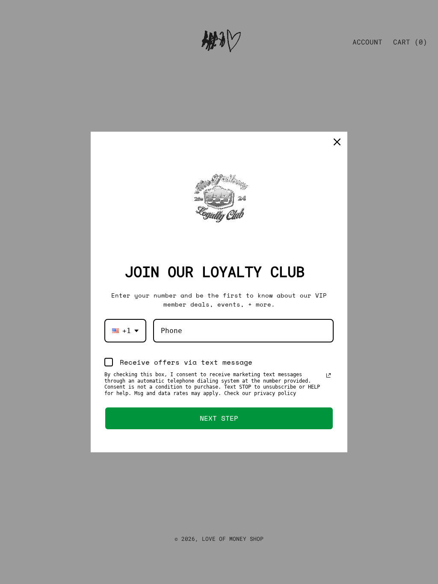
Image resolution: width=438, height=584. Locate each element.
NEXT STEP (219, 418)
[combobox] (125, 330)
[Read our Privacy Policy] (328, 375)
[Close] (337, 142)
